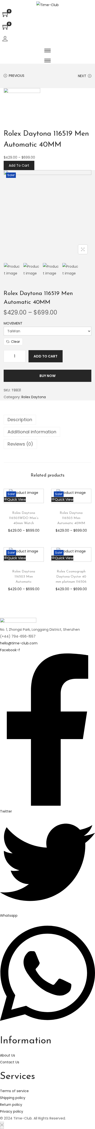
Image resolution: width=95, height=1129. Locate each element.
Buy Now (47, 375)
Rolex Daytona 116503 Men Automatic (23, 577)
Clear (15, 341)
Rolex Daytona (33, 397)
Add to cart (45, 356)
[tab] (47, 420)
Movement (13, 323)
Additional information (32, 432)
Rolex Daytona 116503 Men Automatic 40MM (71, 518)
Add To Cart (19, 165)
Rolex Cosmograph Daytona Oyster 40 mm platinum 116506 (71, 577)
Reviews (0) (20, 444)
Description (20, 420)
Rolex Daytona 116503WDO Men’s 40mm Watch (23, 518)
